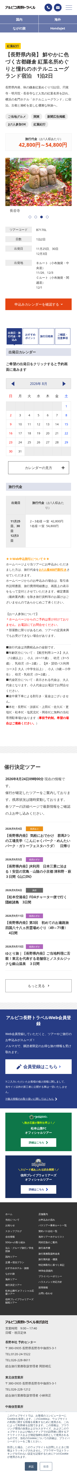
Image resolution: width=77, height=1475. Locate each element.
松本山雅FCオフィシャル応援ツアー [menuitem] (19, 1292)
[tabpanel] (38, 185)
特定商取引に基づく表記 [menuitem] (51, 1264)
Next (67, 182)
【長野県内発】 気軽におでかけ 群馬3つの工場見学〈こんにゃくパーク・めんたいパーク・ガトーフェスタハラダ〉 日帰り (37, 840)
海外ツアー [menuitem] (11, 1279)
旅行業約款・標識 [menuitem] (47, 1259)
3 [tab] (41, 217)
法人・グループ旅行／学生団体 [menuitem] (19, 1249)
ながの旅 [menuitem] (10, 1273)
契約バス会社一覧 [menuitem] (47, 1231)
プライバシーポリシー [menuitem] (50, 1276)
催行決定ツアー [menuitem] (13, 1284)
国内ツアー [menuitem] (11, 1256)
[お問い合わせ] (58, 7)
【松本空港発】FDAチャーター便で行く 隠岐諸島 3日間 (37, 899)
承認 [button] (31, 1466)
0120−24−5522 (48, 7)
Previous (9, 182)
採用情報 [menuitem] (43, 1287)
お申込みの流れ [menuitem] (46, 1219)
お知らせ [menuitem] (10, 1225)
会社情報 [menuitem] (10, 1236)
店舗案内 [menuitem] (43, 1214)
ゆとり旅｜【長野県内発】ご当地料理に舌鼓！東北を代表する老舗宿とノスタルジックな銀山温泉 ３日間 (37, 958)
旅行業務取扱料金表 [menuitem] (49, 1253)
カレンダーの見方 (38, 467)
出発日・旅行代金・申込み (14, 336)
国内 (19, 19)
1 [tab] (30, 217)
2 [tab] (35, 217)
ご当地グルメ (17, 116)
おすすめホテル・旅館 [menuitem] (17, 1268)
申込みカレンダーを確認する (37, 304)
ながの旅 (19, 28)
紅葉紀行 (40, 124)
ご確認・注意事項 (63, 336)
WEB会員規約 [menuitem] (45, 1270)
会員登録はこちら (40, 1066)
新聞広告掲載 (56, 116)
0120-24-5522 (20, 1354)
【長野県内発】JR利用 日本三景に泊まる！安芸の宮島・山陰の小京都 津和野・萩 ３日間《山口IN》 (38, 871)
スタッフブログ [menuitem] (13, 1231)
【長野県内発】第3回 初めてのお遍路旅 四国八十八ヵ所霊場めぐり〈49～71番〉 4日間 (38, 927)
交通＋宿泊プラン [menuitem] (14, 1262)
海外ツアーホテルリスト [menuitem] (51, 1236)
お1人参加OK (17, 124)
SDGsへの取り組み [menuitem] (15, 1242)
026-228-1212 (20, 1389)
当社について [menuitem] (12, 1219)
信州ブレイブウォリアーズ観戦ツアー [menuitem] (19, 1301)
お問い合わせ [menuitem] (45, 1293)
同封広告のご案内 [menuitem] (47, 1242)
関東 (37, 116)
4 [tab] (47, 217)
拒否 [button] (46, 1466)
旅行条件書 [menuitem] (44, 1247)
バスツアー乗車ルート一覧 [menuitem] (52, 1225)
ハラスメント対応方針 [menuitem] (50, 1281)
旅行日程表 (46, 336)
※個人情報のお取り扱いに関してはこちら (29, 1099)
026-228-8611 (20, 1360)
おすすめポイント (30, 336)
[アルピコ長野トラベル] (20, 7)
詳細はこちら (36, 1142)
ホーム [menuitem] (8, 1214)
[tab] (14, 336)
